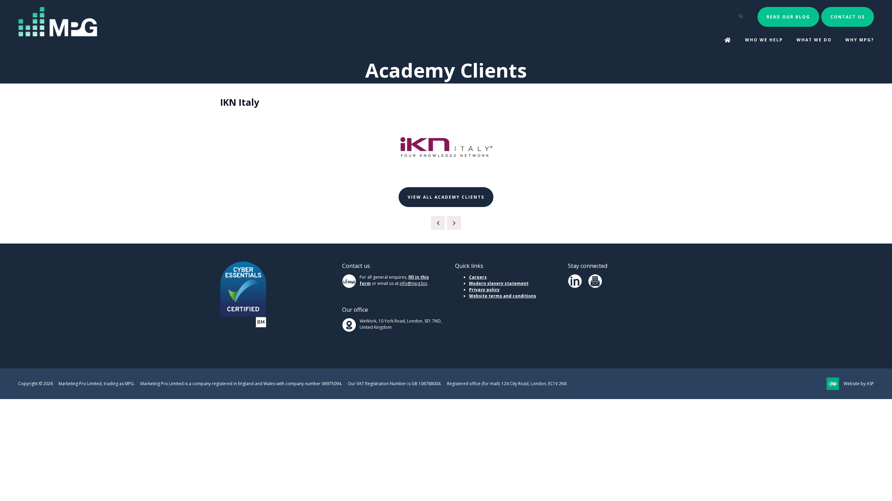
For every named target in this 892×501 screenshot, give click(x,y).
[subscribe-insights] (595, 286)
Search (740, 16)
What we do (814, 40)
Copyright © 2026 (35, 384)
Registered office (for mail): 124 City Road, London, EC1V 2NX (507, 384)
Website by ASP (859, 384)
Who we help (764, 40)
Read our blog (788, 17)
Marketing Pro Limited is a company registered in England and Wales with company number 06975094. (241, 384)
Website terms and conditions (502, 296)
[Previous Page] (438, 223)
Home (727, 40)
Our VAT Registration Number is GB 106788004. (394, 384)
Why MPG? (859, 40)
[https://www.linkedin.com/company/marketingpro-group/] (575, 286)
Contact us (847, 17)
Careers (478, 277)
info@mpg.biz (413, 283)
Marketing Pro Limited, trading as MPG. (97, 384)
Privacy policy (484, 290)
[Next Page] (454, 223)
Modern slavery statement (499, 283)
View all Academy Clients (446, 197)
